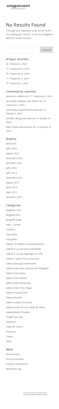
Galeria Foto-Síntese (16, 278)
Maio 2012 (11, 192)
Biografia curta (13, 210)
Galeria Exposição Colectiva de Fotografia (27, 268)
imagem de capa (14, 316)
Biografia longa (14, 219)
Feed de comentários (17, 363)
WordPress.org (13, 368)
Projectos (11, 331)
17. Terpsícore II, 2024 (17, 78)
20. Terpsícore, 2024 (16, 63)
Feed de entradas (15, 359)
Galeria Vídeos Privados (18, 312)
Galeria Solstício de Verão (19, 302)
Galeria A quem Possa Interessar (22, 258)
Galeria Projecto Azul (16, 292)
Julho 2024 (11, 148)
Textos (9, 336)
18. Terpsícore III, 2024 (17, 73)
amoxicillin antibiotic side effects (22, 101)
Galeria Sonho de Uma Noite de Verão (25, 307)
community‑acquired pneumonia (22, 109)
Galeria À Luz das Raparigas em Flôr (24, 253)
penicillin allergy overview (18, 118)
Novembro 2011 (14, 197)
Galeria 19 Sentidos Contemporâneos (25, 243)
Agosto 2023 (12, 153)
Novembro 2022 (14, 158)
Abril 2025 (11, 143)
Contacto (10, 229)
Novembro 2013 (14, 177)
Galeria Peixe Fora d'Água (19, 287)
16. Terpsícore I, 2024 (17, 83)
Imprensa (11, 321)
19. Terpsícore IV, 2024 (17, 68)
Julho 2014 (11, 172)
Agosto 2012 (12, 182)
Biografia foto (13, 214)
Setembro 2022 (14, 162)
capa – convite (13, 224)
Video (9, 341)
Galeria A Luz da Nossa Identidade (23, 248)
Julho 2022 (11, 167)
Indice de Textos (14, 326)
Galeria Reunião (14, 297)
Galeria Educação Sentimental (21, 263)
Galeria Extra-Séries (16, 273)
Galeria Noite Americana (18, 282)
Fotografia (11, 239)
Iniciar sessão (13, 354)
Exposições (11, 234)
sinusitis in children (15, 96)
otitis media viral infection (19, 126)
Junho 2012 (11, 187)
